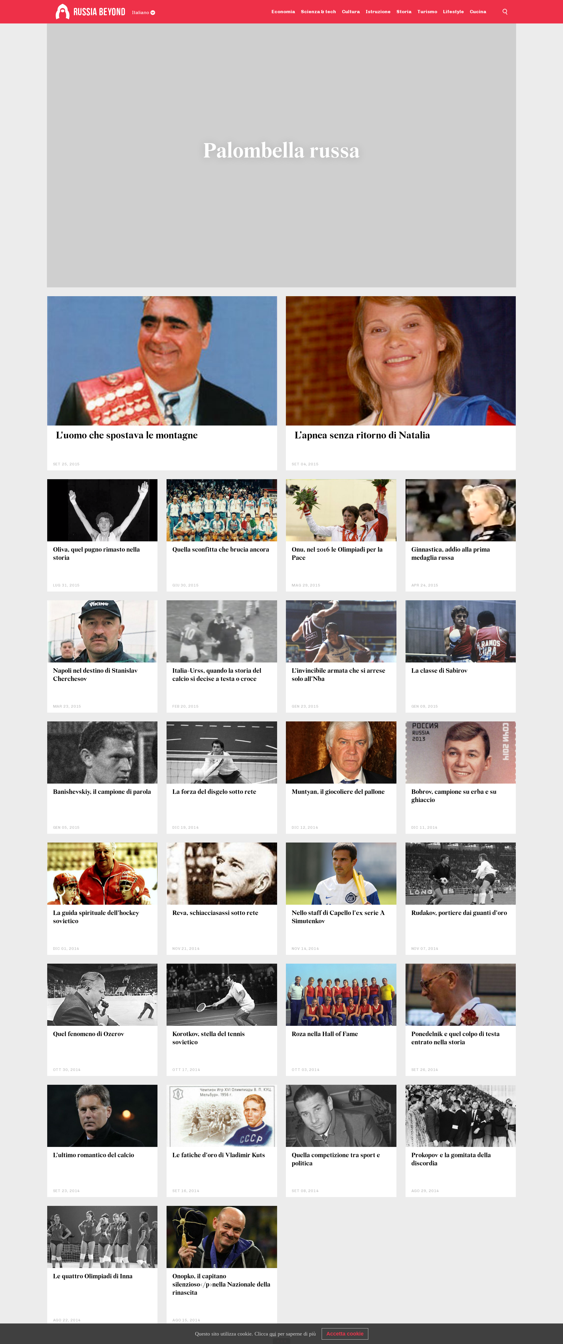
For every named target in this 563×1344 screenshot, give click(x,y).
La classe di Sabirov (439, 671)
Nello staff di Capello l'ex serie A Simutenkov (338, 917)
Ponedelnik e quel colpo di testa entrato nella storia (455, 1038)
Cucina (478, 11)
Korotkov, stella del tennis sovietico (208, 1038)
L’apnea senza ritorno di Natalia (362, 436)
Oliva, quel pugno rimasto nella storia (96, 554)
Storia (403, 11)
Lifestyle (453, 11)
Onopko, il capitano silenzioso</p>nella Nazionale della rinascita (221, 1284)
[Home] (62, 12)
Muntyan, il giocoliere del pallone (338, 792)
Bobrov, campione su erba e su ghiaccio (453, 796)
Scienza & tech (318, 11)
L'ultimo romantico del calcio (93, 1155)
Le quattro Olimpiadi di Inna (93, 1276)
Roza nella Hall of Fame (325, 1034)
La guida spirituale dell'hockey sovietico (96, 917)
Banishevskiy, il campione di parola (102, 792)
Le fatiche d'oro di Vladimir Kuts (218, 1155)
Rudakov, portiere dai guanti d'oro (459, 913)
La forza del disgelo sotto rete (214, 792)
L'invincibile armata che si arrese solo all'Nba (338, 675)
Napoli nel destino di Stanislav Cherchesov (95, 675)
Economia (283, 11)
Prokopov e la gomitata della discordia (451, 1159)
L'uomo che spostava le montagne (127, 436)
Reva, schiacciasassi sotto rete (215, 913)
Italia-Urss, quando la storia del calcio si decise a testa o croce (216, 675)
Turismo (427, 11)
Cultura (351, 11)
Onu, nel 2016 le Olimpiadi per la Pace (337, 554)
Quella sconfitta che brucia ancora (220, 550)
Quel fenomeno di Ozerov (88, 1034)
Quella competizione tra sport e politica (336, 1159)
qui (272, 1334)
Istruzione (378, 11)
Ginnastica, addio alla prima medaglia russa (450, 554)
